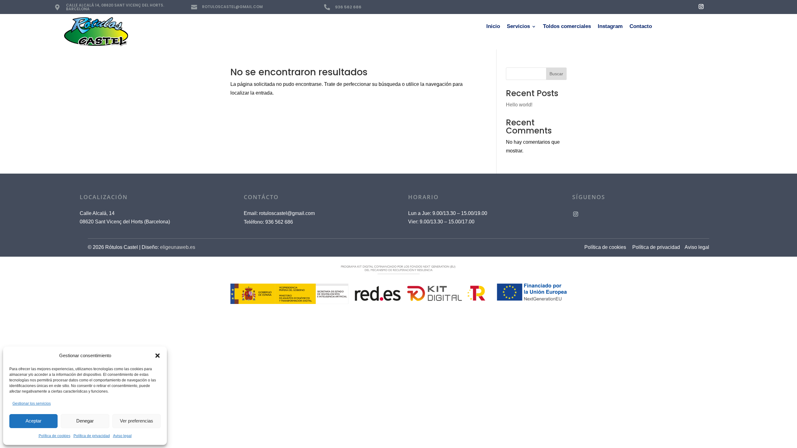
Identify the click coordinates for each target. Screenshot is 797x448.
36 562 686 (279, 222)
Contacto (641, 26)
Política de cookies (54, 436)
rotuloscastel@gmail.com (287, 213)
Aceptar (33, 420)
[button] (157, 355)
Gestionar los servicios (31, 403)
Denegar (85, 420)
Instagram (610, 26)
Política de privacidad (91, 436)
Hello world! (519, 104)
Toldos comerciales (567, 26)
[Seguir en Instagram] (701, 7)
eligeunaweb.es (177, 247)
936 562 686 (348, 7)
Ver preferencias (136, 420)
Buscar (556, 73)
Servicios (518, 26)
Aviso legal (122, 436)
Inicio (493, 26)
